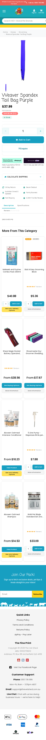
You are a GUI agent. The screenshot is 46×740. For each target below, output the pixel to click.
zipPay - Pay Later (23, 634)
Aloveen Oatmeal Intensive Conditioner (11, 434)
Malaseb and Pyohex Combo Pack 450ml (12, 270)
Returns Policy (23, 629)
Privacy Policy (23, 620)
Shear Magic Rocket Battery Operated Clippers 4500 (12, 352)
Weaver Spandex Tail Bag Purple (18, 34)
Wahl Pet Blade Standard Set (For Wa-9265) (34, 515)
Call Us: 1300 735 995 (36, 3)
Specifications (23, 205)
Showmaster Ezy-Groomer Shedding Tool (34, 352)
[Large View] (6, 88)
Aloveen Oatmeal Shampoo (12, 515)
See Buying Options (11, 385)
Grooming (23, 32)
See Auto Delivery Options (11, 473)
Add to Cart (24, 139)
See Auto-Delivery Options (11, 309)
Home (5, 32)
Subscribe (37, 594)
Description (9, 205)
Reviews (7, 211)
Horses (13, 32)
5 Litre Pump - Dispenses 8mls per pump (34, 434)
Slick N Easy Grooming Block (34, 270)
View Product (12, 468)
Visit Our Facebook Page (25, 667)
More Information (34, 309)
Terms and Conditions (23, 624)
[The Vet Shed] (19, 11)
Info (12, 167)
